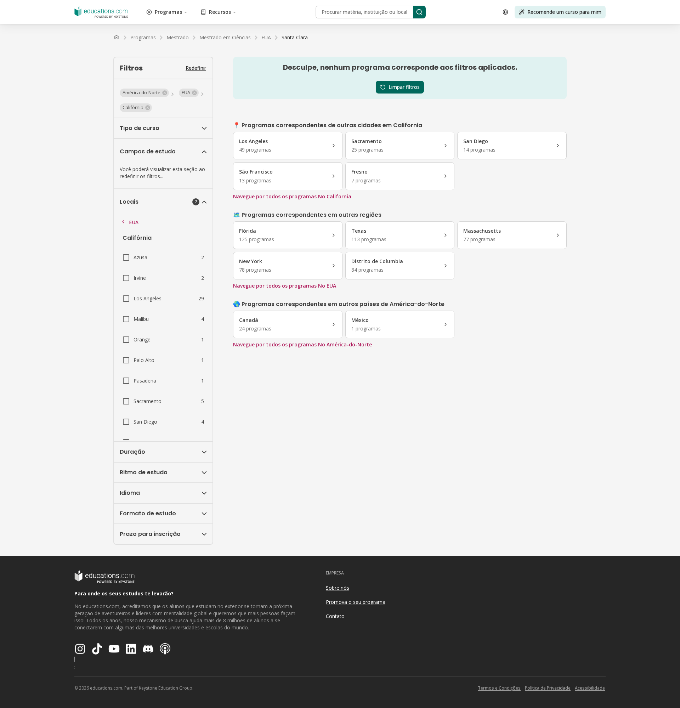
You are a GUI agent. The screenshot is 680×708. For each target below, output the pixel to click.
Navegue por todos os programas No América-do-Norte (302, 344)
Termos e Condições (499, 688)
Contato (335, 616)
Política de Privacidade (548, 688)
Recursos (220, 12)
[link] (295, 37)
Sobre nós (337, 587)
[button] (144, 93)
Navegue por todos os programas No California (292, 196)
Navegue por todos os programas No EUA (284, 285)
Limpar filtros (404, 87)
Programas (168, 12)
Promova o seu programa (355, 602)
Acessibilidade (590, 688)
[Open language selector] (505, 12)
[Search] (419, 12)
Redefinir (196, 67)
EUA (133, 222)
